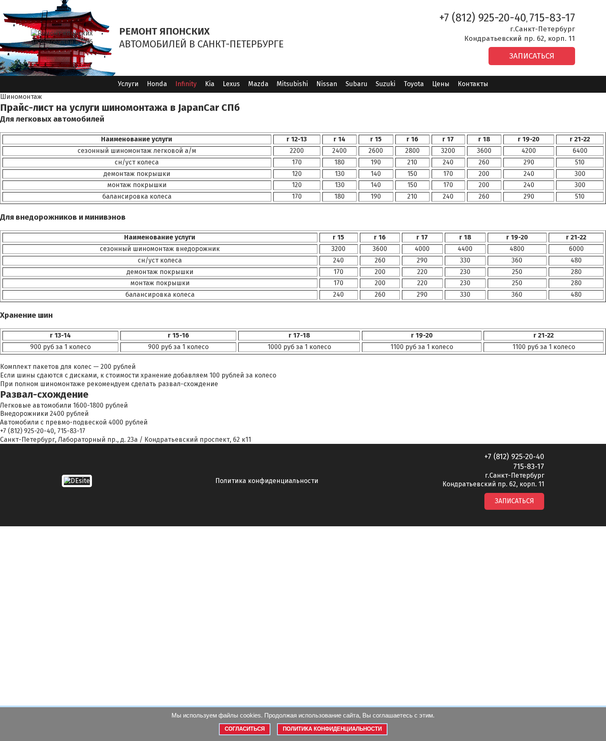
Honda (157, 84)
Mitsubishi (292, 84)
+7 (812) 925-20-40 (482, 17)
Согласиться (245, 729)
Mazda (258, 84)
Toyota (414, 84)
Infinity (186, 84)
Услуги (128, 84)
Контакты (473, 84)
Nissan (326, 84)
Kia (209, 84)
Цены (440, 84)
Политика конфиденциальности (266, 481)
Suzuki (385, 84)
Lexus (231, 84)
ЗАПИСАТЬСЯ (531, 56)
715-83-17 (552, 17)
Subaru (356, 84)
